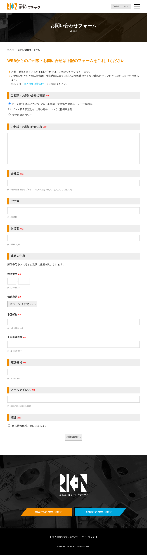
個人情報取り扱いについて (65, 537)
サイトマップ (88, 537)
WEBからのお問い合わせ (48, 511)
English (116, 6)
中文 (126, 6)
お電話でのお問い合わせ (99, 511)
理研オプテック (23, 6)
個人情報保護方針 (34, 83)
